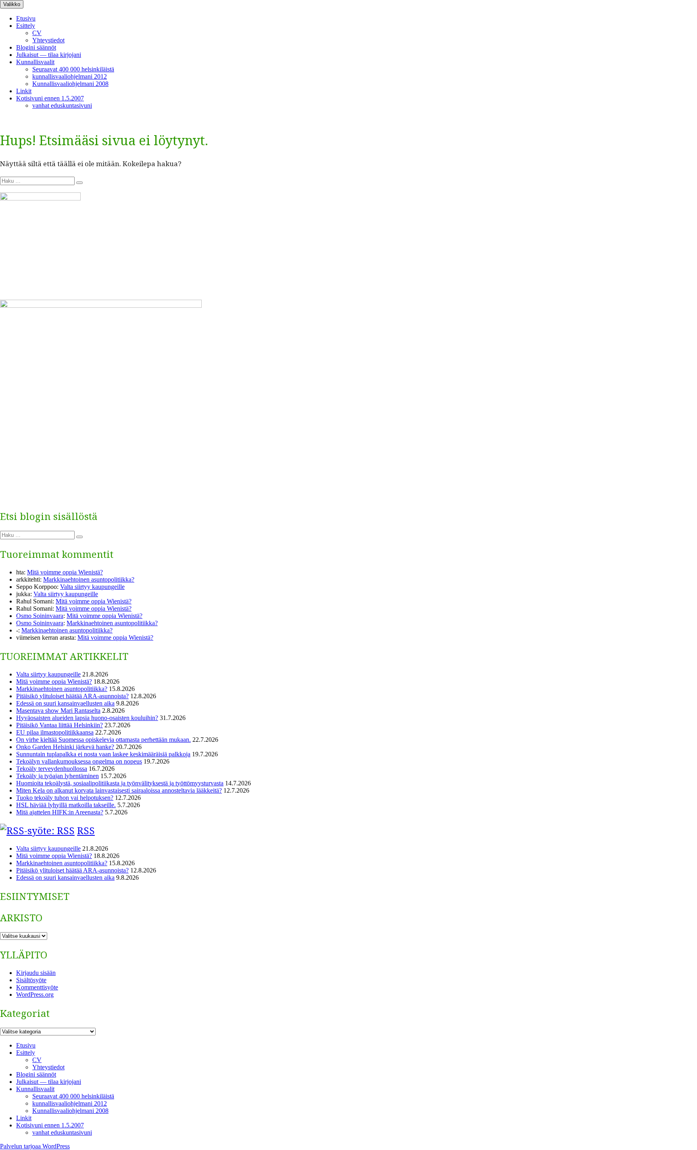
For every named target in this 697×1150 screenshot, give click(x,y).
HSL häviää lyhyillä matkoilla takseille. (66, 804)
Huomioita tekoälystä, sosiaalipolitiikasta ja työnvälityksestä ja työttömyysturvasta (119, 783)
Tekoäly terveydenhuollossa (51, 768)
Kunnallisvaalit (35, 61)
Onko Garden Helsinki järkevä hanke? (65, 746)
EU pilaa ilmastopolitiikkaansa (55, 732)
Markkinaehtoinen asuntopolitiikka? (88, 579)
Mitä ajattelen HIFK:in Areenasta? (59, 812)
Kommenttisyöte (37, 987)
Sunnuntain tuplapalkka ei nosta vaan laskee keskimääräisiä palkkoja (103, 754)
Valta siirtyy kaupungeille (92, 586)
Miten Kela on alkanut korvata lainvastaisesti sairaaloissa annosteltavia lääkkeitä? (119, 790)
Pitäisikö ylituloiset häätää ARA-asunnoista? (72, 696)
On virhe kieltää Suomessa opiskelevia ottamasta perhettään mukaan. (103, 739)
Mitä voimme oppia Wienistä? (65, 572)
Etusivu (25, 18)
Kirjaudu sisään (36, 972)
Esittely (25, 25)
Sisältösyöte (31, 980)
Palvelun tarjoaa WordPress (35, 1146)
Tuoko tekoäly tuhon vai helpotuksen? (64, 797)
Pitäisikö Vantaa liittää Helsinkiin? (59, 725)
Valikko (11, 4)
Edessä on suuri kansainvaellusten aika (65, 703)
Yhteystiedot (48, 40)
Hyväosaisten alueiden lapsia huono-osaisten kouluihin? (87, 717)
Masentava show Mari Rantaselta (58, 710)
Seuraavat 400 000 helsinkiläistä (73, 69)
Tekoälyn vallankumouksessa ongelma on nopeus (79, 761)
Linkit (23, 91)
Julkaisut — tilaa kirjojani (48, 54)
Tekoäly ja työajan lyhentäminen (57, 775)
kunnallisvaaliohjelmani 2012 (69, 76)
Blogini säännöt (36, 47)
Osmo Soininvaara (39, 615)
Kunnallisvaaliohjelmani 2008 (70, 83)
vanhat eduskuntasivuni (62, 105)
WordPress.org (35, 994)
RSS (86, 830)
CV (37, 32)
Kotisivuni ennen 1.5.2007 (50, 98)
